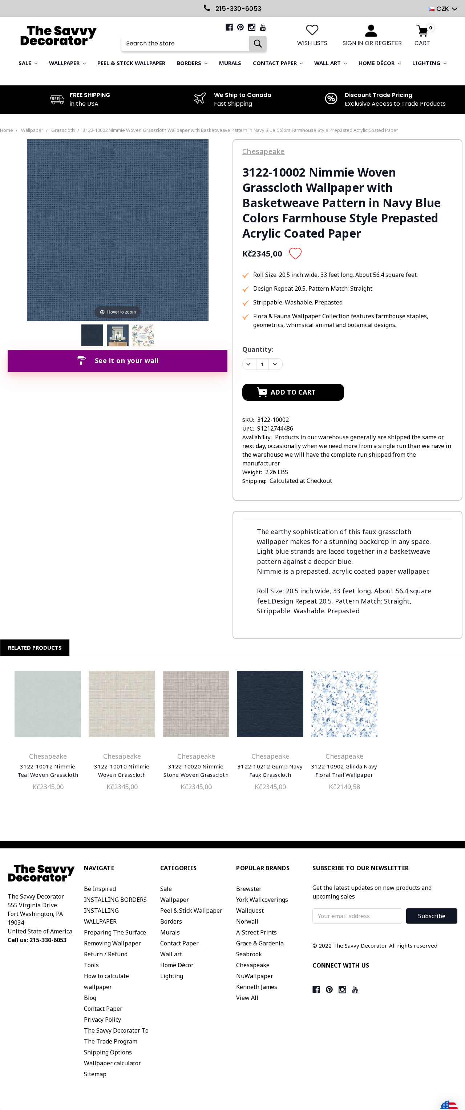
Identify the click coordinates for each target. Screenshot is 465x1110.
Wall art (328, 62)
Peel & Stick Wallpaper (131, 62)
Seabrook (249, 954)
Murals (230, 62)
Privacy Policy (102, 1020)
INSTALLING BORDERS (115, 900)
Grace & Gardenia (260, 943)
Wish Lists (312, 43)
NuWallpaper (254, 976)
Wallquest (250, 911)
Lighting (427, 62)
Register (388, 43)
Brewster (249, 889)
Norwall (247, 921)
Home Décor (377, 62)
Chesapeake (253, 965)
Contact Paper (275, 62)
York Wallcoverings (262, 900)
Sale (26, 62)
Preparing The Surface (115, 932)
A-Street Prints (256, 932)
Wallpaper (65, 62)
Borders (190, 62)
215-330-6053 (237, 8)
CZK (442, 8)
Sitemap (95, 1074)
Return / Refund (106, 954)
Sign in (353, 43)
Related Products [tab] (35, 647)
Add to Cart (48, 705)
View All (247, 998)
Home (6, 130)
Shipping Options (108, 1052)
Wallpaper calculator (112, 1063)
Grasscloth (63, 130)
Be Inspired (100, 889)
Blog (90, 998)
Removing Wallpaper (112, 943)
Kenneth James (256, 987)
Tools (91, 965)
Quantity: (257, 349)
